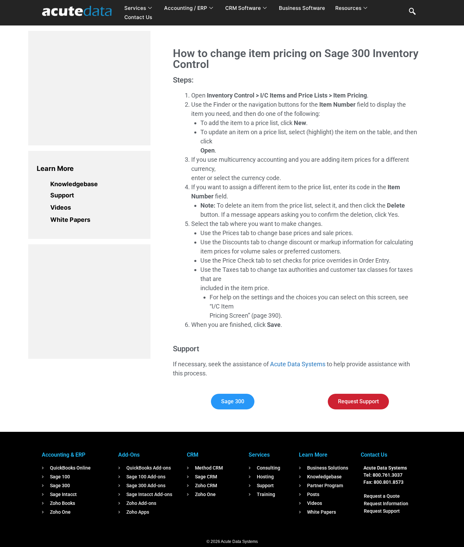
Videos (60, 207)
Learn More (55, 168)
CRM (192, 455)
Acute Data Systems (297, 364)
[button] (412, 12)
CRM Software (243, 8)
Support (62, 195)
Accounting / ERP (185, 8)
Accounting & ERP (63, 455)
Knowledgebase (74, 184)
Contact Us (138, 17)
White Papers (70, 219)
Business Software (302, 8)
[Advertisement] (88, 87)
